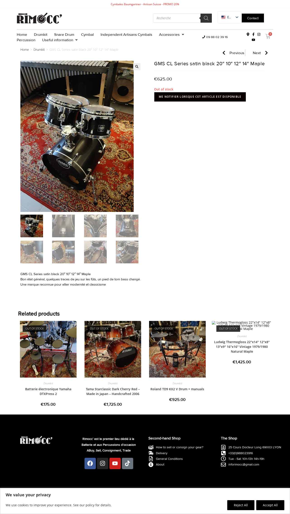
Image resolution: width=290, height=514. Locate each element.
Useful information (57, 40)
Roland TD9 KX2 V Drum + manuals (177, 389)
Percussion (26, 40)
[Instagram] (258, 34)
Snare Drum (64, 34)
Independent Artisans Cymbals (126, 34)
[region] (145, 501)
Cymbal (87, 34)
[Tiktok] (127, 463)
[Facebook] (90, 463)
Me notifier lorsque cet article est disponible (200, 97)
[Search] (206, 18)
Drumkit (40, 34)
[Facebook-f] (253, 34)
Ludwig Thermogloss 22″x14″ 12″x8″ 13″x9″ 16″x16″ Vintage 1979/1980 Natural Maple (242, 347)
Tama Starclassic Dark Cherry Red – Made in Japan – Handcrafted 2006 (113, 391)
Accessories (169, 34)
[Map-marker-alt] (248, 34)
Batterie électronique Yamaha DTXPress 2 (48, 391)
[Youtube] (253, 40)
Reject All (241, 505)
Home (22, 34)
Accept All (270, 505)
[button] (171, 34)
